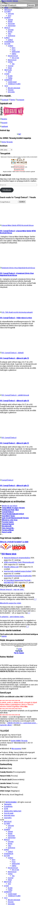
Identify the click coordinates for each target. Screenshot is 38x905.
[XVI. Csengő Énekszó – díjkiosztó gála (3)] (8, 438)
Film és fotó (15, 58)
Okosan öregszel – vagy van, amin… (12, 589)
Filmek (10, 880)
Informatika (11, 92)
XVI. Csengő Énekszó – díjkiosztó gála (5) (14, 358)
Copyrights (8, 818)
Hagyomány (11, 24)
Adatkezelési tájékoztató (12, 811)
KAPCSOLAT (8, 822)
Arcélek (10, 888)
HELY (9, 884)
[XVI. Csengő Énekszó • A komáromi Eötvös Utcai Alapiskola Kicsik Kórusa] (17, 268)
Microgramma (16, 749)
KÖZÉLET (7, 28)
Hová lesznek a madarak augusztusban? (18, 571)
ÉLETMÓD (7, 12)
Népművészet (12, 60)
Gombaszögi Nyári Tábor (10, 510)
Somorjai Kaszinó (8, 524)
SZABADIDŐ (8, 80)
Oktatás (10, 32)
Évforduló (11, 30)
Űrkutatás (11, 90)
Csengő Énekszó (8, 512)
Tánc (13, 64)
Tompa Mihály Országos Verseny (13, 508)
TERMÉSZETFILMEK (14, 84)
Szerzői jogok (8, 813)
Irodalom (10, 46)
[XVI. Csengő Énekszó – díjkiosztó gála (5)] (12, 353)
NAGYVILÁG (7, 882)
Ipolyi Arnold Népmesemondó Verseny (15, 518)
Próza (13, 50)
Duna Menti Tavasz (8, 516)
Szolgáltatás (8, 806)
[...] (35, 599)
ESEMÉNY (7, 18)
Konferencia (11, 36)
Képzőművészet (13, 56)
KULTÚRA (7, 44)
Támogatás (7, 804)
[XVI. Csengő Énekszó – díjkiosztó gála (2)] (6, 480)
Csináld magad (12, 82)
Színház (10, 62)
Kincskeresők (6, 526)
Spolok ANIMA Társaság (19, 741)
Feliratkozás (7, 190)
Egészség (11, 826)
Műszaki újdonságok (14, 88)
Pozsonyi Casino (8, 522)
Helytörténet (11, 26)
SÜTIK (6, 809)
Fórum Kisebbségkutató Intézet (13, 514)
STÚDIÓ (6, 74)
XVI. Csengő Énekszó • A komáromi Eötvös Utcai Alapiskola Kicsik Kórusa (17, 274)
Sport (9, 828)
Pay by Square (19, 653)
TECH (6, 86)
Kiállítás (14, 54)
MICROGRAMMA (11, 802)
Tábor (9, 846)
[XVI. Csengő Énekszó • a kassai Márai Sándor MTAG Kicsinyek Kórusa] (17, 225)
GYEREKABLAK (8, 854)
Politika (10, 890)
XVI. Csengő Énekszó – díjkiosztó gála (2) (14, 486)
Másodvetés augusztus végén (10, 603)
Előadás (10, 22)
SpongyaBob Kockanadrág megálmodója (18, 576)
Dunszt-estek (6, 532)
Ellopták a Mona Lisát (11, 567)
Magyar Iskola (10, 554)
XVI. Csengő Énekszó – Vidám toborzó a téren (16, 318)
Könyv (13, 48)
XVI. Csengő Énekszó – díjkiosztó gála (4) (14, 401)
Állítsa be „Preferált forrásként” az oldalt (14, 542)
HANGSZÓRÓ (16, 52)
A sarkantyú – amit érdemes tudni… (12, 617)
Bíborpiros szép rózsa (9, 520)
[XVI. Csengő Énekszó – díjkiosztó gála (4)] (14, 395)
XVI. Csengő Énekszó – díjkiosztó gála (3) (14, 443)
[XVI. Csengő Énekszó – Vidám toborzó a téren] (16, 312)
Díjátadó (10, 20)
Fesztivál (10, 878)
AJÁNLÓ (6, 850)
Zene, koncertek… (8, 528)
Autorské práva (9, 815)
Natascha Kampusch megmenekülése (17, 558)
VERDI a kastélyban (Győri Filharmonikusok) (19, 562)
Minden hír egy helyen (9, 506)
